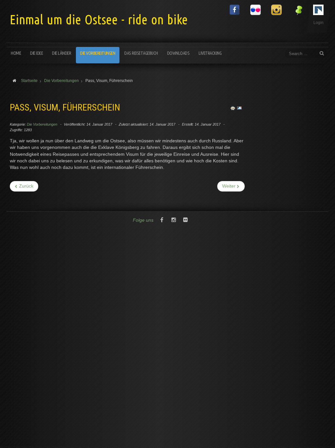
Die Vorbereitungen (97, 53)
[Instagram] (173, 220)
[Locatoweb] (197, 220)
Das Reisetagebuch (141, 53)
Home (16, 53)
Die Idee (36, 53)
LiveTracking (210, 53)
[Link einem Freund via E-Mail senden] (239, 108)
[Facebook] (162, 220)
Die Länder (61, 53)
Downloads (178, 53)
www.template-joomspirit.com (332, 423)
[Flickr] (185, 220)
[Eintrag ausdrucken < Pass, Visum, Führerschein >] (233, 108)
